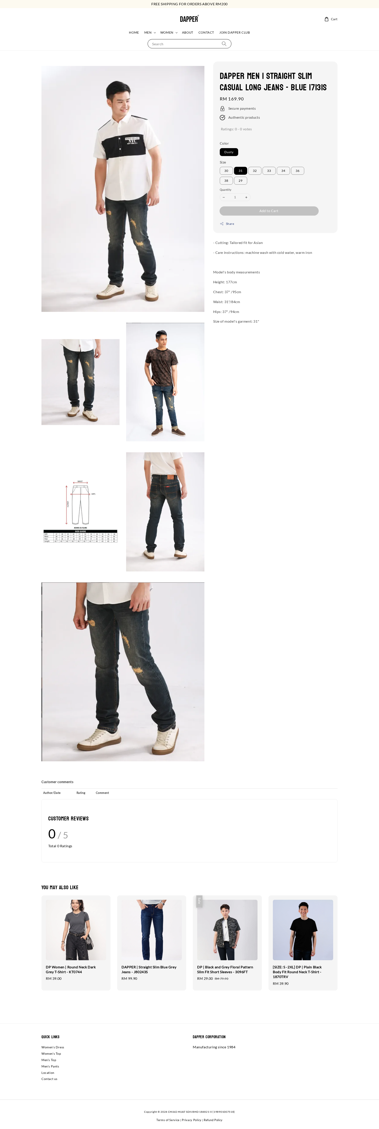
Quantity (226, 190)
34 (283, 171)
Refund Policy (213, 1120)
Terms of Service (168, 1120)
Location (47, 1072)
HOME (134, 32)
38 (226, 181)
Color (224, 143)
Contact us (49, 1079)
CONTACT (206, 32)
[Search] (224, 43)
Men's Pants (50, 1066)
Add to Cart (269, 211)
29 (241, 181)
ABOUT (187, 32)
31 (241, 171)
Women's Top (51, 1053)
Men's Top (48, 1060)
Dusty (229, 152)
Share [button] (230, 223)
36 (298, 171)
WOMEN (166, 32)
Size (223, 162)
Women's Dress (52, 1047)
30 (226, 171)
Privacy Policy (192, 1120)
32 (255, 171)
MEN (148, 32)
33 (269, 171)
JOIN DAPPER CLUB (234, 32)
